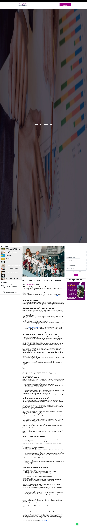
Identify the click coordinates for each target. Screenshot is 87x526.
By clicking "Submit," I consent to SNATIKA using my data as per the (75, 272)
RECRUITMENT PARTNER (51, 4)
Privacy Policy (74, 272)
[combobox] (68, 257)
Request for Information (65, 5)
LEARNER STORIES (38, 4)
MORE (46, 3)
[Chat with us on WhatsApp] (77, 524)
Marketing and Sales (29, 284)
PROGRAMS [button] (33, 3)
